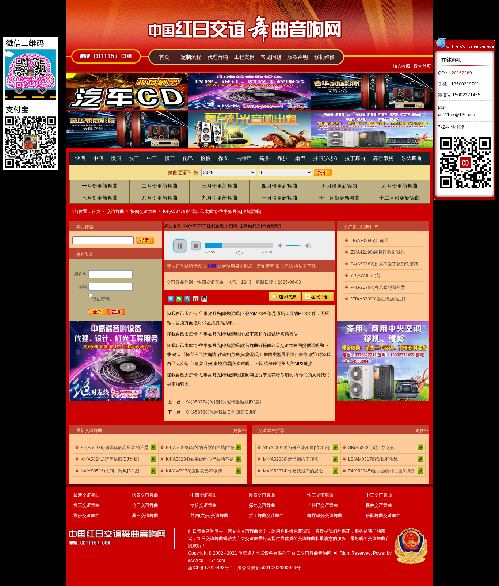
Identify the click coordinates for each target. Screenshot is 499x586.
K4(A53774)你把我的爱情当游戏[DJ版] (223, 402)
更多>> (240, 430)
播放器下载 (305, 266)
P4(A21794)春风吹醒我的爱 (377, 287)
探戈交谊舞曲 (262, 505)
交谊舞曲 (115, 211)
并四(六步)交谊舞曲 (209, 515)
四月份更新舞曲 (279, 186)
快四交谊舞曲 (143, 211)
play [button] (179, 245)
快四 (80, 158)
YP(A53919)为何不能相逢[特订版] (296, 447)
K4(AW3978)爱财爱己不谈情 (194, 471)
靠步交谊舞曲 (86, 515)
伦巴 (188, 158)
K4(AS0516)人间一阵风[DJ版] (110, 471)
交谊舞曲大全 (254, 531)
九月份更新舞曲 (219, 198)
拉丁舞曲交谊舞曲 (266, 515)
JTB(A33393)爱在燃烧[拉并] (377, 299)
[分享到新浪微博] (196, 299)
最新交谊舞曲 (86, 495)
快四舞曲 (299, 354)
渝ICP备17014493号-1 (210, 567)
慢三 (170, 158)
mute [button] (281, 245)
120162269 (460, 73)
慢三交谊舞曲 (86, 505)
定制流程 (191, 57)
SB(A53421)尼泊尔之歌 (371, 447)
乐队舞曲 (411, 158)
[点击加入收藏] (285, 299)
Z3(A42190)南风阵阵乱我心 (377, 252)
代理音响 (217, 57)
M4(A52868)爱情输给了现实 (291, 459)
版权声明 (297, 57)
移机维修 (324, 57)
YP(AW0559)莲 (365, 275)
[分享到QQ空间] (187, 299)
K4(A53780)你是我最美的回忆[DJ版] (220, 412)
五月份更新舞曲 (339, 186)
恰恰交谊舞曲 (203, 505)
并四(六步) (325, 158)
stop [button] (196, 246)
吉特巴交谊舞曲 (322, 505)
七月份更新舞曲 (100, 198)
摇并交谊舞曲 (379, 505)
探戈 (223, 158)
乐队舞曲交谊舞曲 (383, 515)
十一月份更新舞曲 (339, 198)
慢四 (116, 158)
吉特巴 (244, 158)
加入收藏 (401, 66)
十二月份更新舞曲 (399, 198)
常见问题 (271, 57)
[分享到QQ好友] (204, 299)
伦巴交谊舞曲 (145, 505)
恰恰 (206, 158)
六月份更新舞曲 (400, 186)
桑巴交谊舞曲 (145, 515)
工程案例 (244, 57)
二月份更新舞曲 (160, 186)
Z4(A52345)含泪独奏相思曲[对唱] (381, 471)
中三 (152, 158)
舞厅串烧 (383, 158)
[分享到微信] (179, 299)
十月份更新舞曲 (279, 198)
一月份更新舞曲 (100, 186)
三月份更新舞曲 (219, 186)
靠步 (282, 158)
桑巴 (300, 158)
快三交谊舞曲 (320, 495)
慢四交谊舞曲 (262, 495)
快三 (134, 158)
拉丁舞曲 (355, 158)
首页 (164, 57)
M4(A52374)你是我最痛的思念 (293, 471)
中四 (98, 158)
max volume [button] (308, 245)
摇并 (264, 158)
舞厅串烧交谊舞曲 (324, 515)
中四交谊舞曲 (203, 495)
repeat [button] (239, 252)
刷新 (211, 266)
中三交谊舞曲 (379, 495)
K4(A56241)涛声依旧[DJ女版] (110, 459)
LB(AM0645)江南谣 (369, 240)
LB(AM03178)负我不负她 (373, 459)
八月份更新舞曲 (160, 198)
